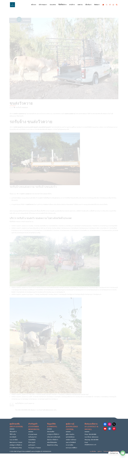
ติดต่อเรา (97, 4)
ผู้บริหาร (100, 451)
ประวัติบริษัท (93, 451)
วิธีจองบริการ (13, 431)
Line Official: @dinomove (91, 437)
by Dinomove (26, 20)
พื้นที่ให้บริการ (63, 4)
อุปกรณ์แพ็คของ (70, 437)
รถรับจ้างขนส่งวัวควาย (27, 221)
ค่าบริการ (72, 4)
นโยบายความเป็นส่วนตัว (53, 437)
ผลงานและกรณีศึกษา (71, 447)
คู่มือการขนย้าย (70, 434)
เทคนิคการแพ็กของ (71, 439)
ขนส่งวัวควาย (21, 103)
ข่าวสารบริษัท (69, 445)
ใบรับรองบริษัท (107, 451)
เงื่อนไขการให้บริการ (52, 439)
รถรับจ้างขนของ (22, 107)
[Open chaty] (122, 453)
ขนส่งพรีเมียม (32, 439)
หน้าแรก (33, 4)
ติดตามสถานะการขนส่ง (16, 442)
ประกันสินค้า (13, 437)
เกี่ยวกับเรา (88, 4)
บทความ (80, 4)
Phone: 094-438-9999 (90, 434)
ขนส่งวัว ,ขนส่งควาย (22, 394)
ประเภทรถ (53, 4)
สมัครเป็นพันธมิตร (52, 442)
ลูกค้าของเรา (31, 445)
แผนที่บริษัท (115, 451)
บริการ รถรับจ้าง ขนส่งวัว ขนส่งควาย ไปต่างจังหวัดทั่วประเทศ (40, 218)
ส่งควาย (32, 129)
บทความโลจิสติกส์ (71, 442)
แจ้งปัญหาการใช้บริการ (16, 445)
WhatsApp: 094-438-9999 (91, 439)
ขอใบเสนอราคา (32, 437)
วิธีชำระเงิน (13, 434)
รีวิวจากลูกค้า (32, 442)
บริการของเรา (43, 4)
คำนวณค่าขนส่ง (32, 434)
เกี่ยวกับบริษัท (50, 431)
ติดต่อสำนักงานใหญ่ (52, 445)
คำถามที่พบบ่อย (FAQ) (16, 447)
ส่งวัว (28, 129)
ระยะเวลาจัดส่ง (14, 439)
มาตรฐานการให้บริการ (53, 434)
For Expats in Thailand (34, 447)
